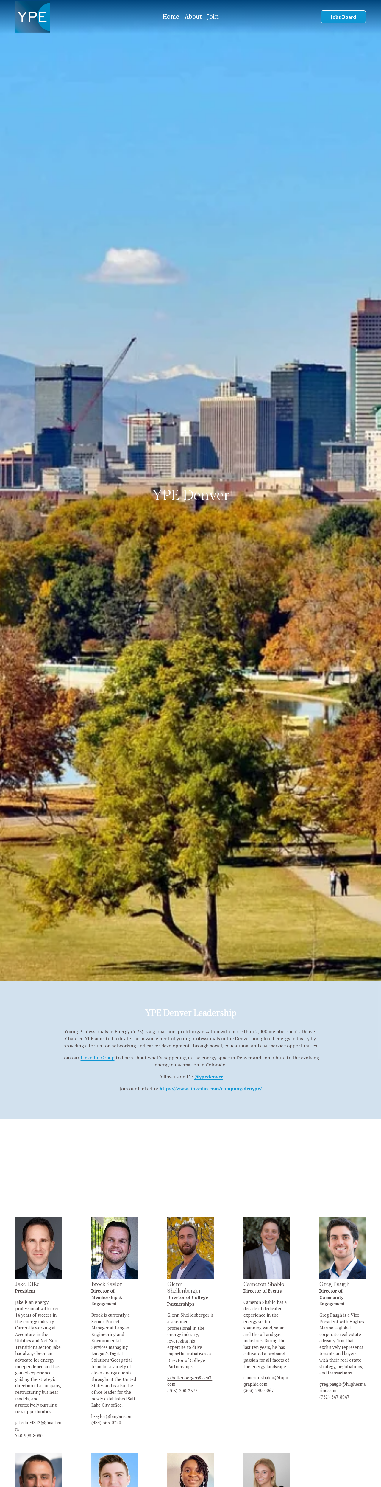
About (193, 17)
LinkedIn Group (98, 1057)
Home (171, 17)
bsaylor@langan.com (111, 1416)
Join (213, 17)
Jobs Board (343, 17)
